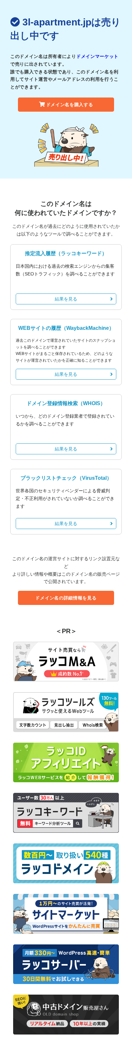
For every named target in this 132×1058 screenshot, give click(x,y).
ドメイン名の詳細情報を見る (65, 597)
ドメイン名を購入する (69, 104)
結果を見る (66, 299)
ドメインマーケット (97, 56)
